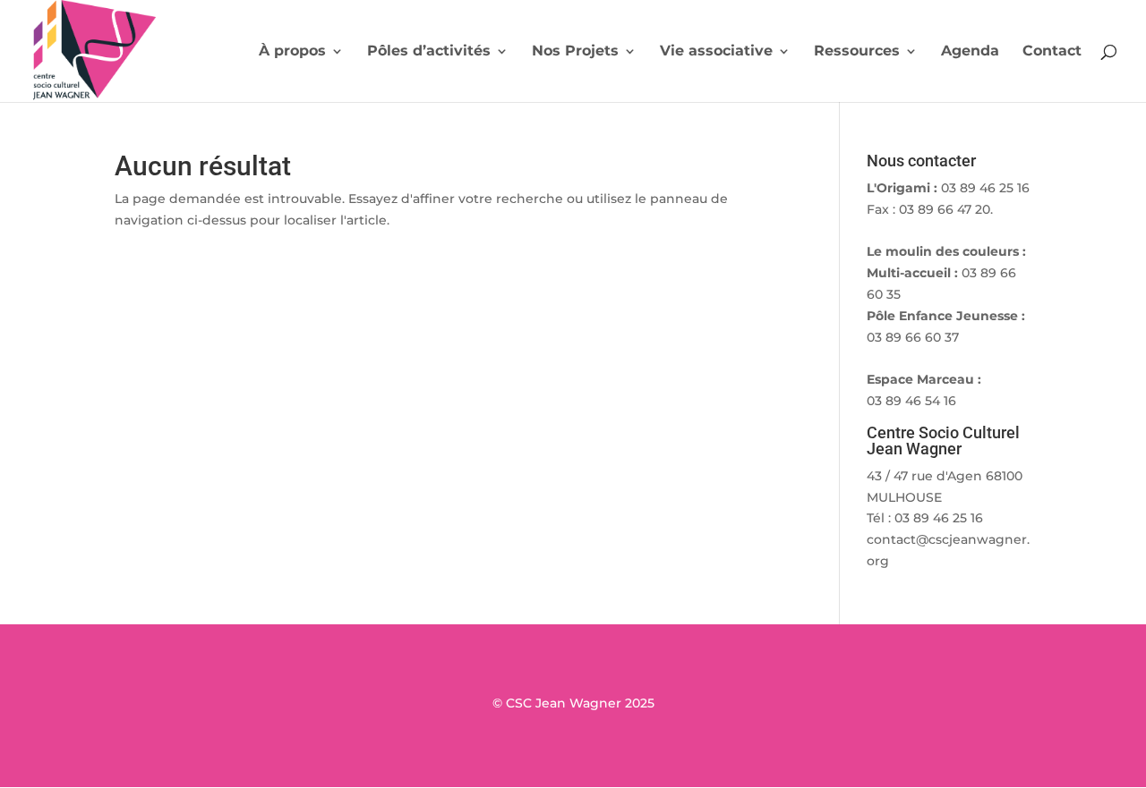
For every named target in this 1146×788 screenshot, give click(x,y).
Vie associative (716, 52)
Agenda (970, 52)
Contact (1052, 52)
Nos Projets (575, 52)
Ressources (857, 52)
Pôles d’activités (429, 52)
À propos (292, 52)
